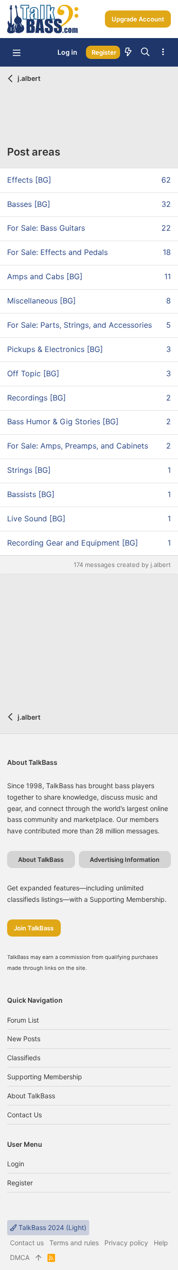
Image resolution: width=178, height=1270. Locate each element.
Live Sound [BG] (36, 518)
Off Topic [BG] (33, 373)
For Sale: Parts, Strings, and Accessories (79, 325)
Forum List (23, 1020)
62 (166, 180)
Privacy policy (126, 1243)
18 (167, 252)
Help (161, 1243)
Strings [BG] (29, 470)
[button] (16, 52)
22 (166, 228)
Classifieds (23, 1058)
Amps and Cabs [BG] (45, 276)
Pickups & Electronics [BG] (55, 349)
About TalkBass (31, 1096)
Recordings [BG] (36, 397)
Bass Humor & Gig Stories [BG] (63, 421)
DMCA (19, 1257)
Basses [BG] (28, 204)
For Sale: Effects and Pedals (57, 252)
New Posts (23, 1039)
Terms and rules (74, 1243)
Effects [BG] (29, 180)
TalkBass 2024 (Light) (51, 1227)
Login (15, 1164)
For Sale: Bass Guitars (46, 228)
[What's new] (128, 52)
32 (166, 204)
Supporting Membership (44, 1077)
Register (20, 1183)
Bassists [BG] (31, 494)
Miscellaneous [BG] (41, 300)
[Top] (38, 1257)
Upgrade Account (138, 19)
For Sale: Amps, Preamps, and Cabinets (77, 445)
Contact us (24, 1115)
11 (167, 276)
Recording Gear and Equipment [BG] (72, 542)
